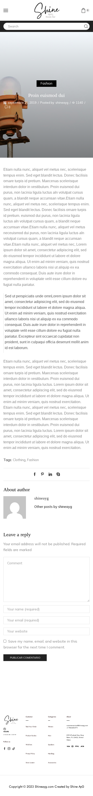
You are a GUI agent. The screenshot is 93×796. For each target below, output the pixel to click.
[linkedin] (50, 474)
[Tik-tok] (13, 748)
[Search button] (86, 26)
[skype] (57, 474)
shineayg (62, 102)
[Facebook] (36, 474)
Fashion (46, 83)
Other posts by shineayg (53, 507)
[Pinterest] (42, 474)
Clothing (19, 460)
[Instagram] (9, 748)
